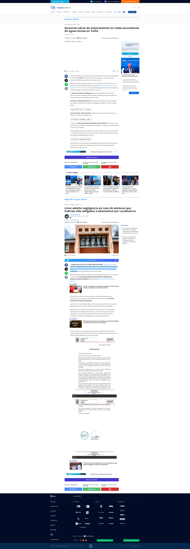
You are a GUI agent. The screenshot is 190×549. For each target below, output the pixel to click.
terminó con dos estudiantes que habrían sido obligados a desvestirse (93, 269)
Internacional (66, 12)
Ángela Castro (70, 34)
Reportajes (53, 530)
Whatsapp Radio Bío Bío (132, 540)
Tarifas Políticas (54, 539)
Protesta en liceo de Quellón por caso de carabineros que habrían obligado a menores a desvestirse (100, 463)
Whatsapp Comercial (106, 540)
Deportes (80, 12)
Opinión (93, 12)
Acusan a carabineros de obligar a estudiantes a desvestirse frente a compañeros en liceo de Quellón (101, 287)
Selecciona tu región (57, 1)
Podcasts (52, 12)
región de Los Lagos (110, 264)
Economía (74, 12)
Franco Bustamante (75, 214)
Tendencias (87, 12)
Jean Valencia (74, 220)
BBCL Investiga (100, 12)
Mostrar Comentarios (91, 157)
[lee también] (76, 289)
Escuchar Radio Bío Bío (130, 1)
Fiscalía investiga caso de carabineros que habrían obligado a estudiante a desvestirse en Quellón (101, 321)
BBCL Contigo (109, 12)
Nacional (59, 12)
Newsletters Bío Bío (97, 1)
